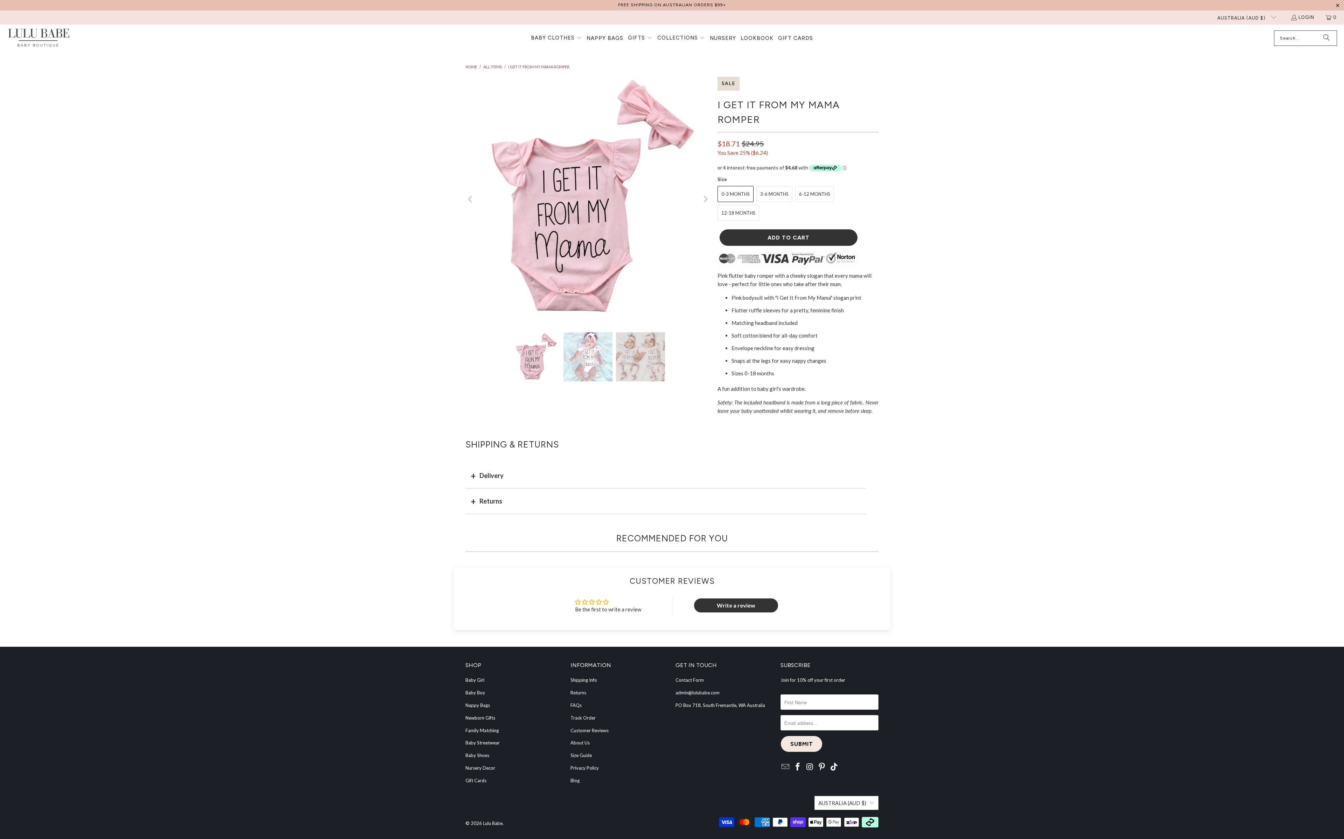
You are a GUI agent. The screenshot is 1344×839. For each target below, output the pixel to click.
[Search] (1326, 38)
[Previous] (470, 199)
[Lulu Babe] (38, 38)
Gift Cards (475, 780)
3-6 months (774, 194)
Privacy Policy (584, 768)
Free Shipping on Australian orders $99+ (672, 4)
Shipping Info (583, 680)
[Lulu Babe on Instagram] (810, 767)
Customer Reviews (589, 730)
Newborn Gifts (480, 718)
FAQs (576, 705)
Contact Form (690, 680)
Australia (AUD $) (1242, 18)
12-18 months (738, 213)
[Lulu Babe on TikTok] (834, 767)
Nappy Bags (477, 705)
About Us (580, 743)
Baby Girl (474, 680)
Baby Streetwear (482, 743)
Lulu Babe (493, 823)
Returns (490, 501)
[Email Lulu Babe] (785, 767)
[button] (556, 38)
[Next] (705, 199)
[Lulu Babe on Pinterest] (822, 767)
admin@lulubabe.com (698, 692)
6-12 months (814, 194)
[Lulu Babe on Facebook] (798, 767)
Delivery (491, 475)
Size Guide (581, 755)
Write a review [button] (736, 605)
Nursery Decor (480, 768)
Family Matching (482, 730)
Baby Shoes (477, 755)
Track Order (583, 718)
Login (1306, 17)
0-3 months (735, 194)
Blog (575, 780)
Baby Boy (475, 692)
